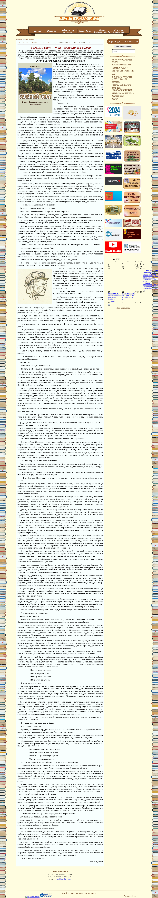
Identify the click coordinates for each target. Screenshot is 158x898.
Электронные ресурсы (122, 93)
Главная (38, 31)
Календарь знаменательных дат (122, 88)
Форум (115, 98)
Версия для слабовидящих (123, 41)
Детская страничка (118, 31)
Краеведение (85, 31)
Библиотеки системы (68, 31)
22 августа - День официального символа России (150, 272)
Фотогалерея (118, 96)
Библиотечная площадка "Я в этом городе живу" (128, 296)
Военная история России (123, 70)
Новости (51, 31)
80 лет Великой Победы (102, 31)
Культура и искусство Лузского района (122, 77)
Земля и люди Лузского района (122, 60)
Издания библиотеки (121, 85)
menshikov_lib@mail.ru (63, 879)
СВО (113, 73)
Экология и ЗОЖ (119, 67)
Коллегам (116, 81)
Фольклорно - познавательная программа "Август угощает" (115, 297)
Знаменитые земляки (121, 64)
